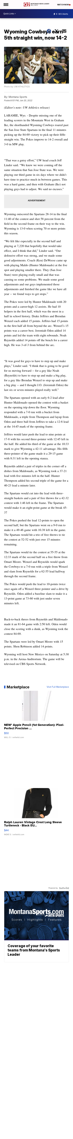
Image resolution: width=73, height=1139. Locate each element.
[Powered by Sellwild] (64, 888)
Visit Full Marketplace (58, 687)
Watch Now (63, 5)
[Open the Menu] (6, 4)
